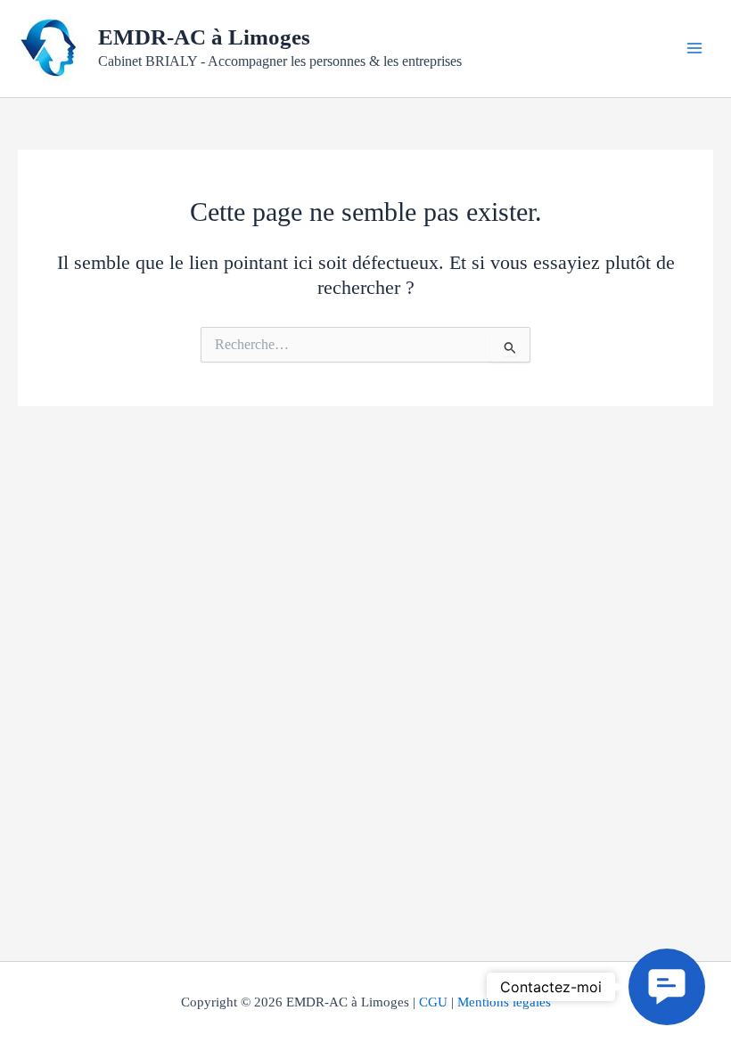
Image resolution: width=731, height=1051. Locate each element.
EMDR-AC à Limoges (204, 37)
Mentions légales (504, 1002)
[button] (666, 987)
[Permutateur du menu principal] (694, 48)
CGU (433, 1002)
